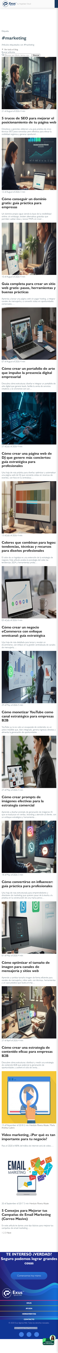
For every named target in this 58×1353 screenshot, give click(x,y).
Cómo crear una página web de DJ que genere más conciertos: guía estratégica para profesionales (27, 459)
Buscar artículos (8, 52)
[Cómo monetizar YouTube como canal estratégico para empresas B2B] (29, 702)
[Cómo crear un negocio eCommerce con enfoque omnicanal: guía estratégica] (29, 617)
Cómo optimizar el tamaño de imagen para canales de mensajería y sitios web (26, 966)
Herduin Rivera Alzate (39, 1125)
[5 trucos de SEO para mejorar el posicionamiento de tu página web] (29, 108)
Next (9, 1232)
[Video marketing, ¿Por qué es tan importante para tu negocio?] (29, 1122)
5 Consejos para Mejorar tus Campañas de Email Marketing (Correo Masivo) (26, 1214)
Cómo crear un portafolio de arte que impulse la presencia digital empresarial (28, 372)
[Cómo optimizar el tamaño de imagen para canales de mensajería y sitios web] (29, 953)
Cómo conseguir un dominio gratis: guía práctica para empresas (24, 203)
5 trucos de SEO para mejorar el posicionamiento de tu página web (29, 120)
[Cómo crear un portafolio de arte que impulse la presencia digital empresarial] (29, 359)
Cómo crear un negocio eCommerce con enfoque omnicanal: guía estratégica (23, 631)
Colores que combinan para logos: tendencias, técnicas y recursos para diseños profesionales (29, 546)
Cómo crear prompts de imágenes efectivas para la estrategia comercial (23, 801)
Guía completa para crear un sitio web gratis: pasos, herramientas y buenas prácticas (29, 287)
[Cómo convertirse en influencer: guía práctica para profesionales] (29, 872)
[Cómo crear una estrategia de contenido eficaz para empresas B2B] (29, 1037)
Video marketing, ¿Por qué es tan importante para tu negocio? (28, 1136)
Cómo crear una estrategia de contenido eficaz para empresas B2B (27, 1051)
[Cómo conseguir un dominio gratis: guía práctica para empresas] (29, 189)
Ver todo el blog (11, 49)
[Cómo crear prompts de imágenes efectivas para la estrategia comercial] (29, 787)
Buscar (36, 55)
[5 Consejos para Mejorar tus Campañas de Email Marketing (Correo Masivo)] (29, 1200)
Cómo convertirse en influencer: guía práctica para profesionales (27, 883)
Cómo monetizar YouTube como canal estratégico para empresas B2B (28, 716)
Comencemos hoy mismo (29, 1275)
